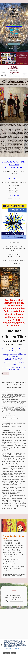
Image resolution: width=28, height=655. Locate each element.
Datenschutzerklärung (8, 648)
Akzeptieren (6, 653)
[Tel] (21, 48)
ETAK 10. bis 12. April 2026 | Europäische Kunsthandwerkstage (14, 165)
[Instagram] (9, 48)
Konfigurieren (6, 650)
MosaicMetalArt (14, 179)
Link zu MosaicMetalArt (14, 43)
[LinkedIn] (11, 48)
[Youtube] (17, 48)
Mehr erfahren (5, 373)
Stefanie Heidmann (14, 196)
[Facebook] (7, 48)
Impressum (17, 648)
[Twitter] (13, 48)
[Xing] (15, 48)
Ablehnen (13, 653)
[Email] (19, 48)
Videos (14, 591)
